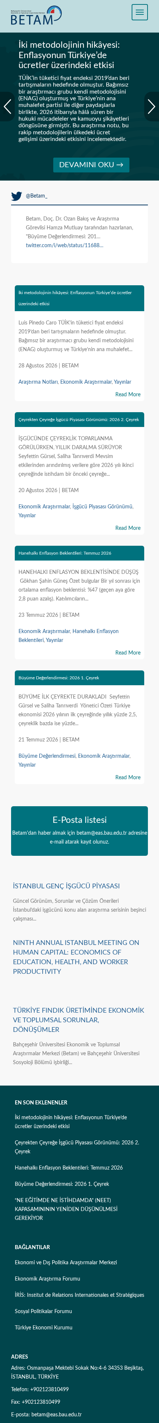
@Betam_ (36, 196)
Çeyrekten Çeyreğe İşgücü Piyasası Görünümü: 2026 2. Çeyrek (78, 419)
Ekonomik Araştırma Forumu (47, 1279)
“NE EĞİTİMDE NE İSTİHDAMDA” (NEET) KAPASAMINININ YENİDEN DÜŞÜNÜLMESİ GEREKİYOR (66, 1209)
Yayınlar (122, 382)
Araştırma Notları (38, 382)
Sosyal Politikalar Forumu (43, 1311)
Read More (128, 394)
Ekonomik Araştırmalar (86, 382)
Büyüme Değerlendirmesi (46, 756)
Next (151, 107)
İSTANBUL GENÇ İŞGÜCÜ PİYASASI (66, 886)
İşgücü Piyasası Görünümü (102, 506)
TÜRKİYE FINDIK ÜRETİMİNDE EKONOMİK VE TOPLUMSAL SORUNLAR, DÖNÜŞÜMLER (78, 1020)
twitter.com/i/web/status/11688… (65, 245)
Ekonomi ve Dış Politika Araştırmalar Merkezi (66, 1262)
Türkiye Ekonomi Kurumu (43, 1328)
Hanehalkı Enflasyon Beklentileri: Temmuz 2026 (64, 553)
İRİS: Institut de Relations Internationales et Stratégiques (79, 1295)
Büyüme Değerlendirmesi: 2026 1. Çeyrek (58, 678)
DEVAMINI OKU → (91, 165)
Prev (7, 107)
